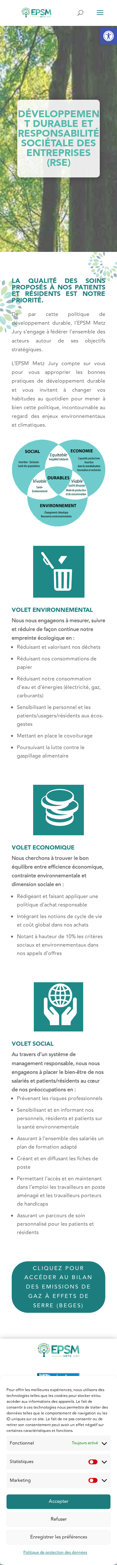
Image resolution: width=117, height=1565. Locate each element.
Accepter (58, 1501)
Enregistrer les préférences (58, 1537)
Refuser (59, 1519)
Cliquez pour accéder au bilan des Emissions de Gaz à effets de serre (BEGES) (58, 1287)
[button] (108, 36)
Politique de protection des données (55, 1552)
